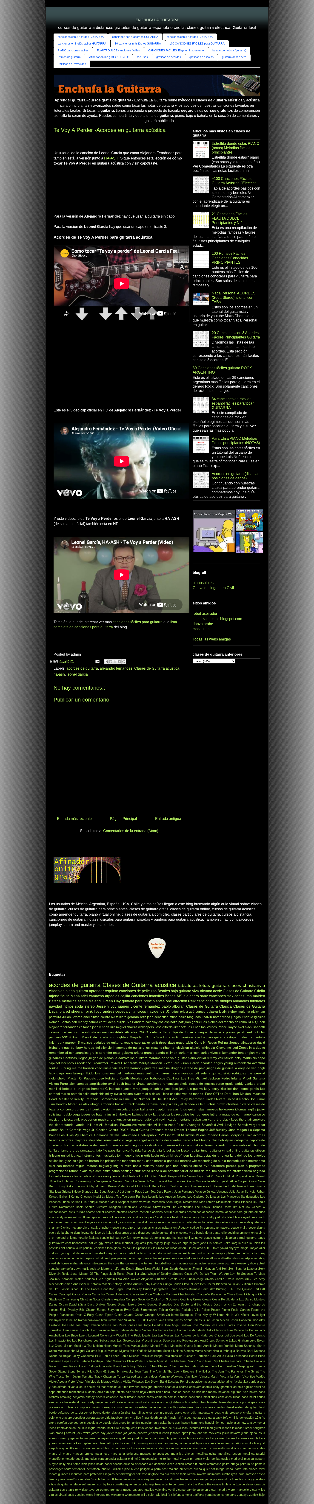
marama (154, 1058)
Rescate (235, 1361)
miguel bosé (186, 1253)
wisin (189, 1042)
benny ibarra (200, 1217)
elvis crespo (230, 1412)
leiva (220, 1443)
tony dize (81, 1489)
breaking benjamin (72, 1397)
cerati (103, 1022)
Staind (62, 1371)
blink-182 (55, 1068)
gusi (177, 1422)
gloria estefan (58, 1422)
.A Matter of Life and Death (115, 1268)
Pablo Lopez (111, 1356)
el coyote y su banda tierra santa (198, 1232)
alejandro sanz (195, 996)
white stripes (93, 1176)
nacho (210, 1253)
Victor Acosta (58, 1381)
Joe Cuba (67, 1325)
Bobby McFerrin (96, 1186)
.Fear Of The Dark (217, 1094)
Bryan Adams (178, 1289)
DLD (251, 1022)
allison (69, 1052)
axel (241, 1027)
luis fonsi (101, 1073)
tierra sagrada (254, 1171)
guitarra (82, 991)
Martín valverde (140, 1202)
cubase (208, 1407)
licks (245, 1443)
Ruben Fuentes (179, 1366)
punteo (137, 1119)
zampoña (67, 1268)
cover (252, 1227)
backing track (125, 1104)
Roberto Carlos (217, 1135)
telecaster (161, 1484)
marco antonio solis (75, 1094)
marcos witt (188, 1161)
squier (129, 1484)
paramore (218, 1166)
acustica (210, 1381)
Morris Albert (203, 1351)
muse (173, 1017)
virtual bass (66, 1494)
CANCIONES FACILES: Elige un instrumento (176, 50)
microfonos (170, 1253)
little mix (74, 1448)
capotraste (257, 1140)
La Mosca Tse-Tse (114, 1196)
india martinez (123, 1243)
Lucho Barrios (71, 1202)
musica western (254, 1458)
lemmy (229, 1443)
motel (175, 1458)
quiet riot (209, 1469)
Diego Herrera (127, 1304)
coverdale (140, 1407)
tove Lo (94, 1489)
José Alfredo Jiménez (170, 1027)
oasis (182, 1017)
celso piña (212, 1222)
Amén (68, 1284)
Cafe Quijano (243, 1289)
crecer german (157, 1407)
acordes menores (139, 1212)
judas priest (179, 1011)
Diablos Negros (106, 1304)
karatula (253, 1438)
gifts (262, 1417)
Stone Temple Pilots (81, 1371)
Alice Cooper (238, 1181)
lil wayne (62, 1448)
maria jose (101, 1453)
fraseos (186, 1417)
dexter (106, 1412)
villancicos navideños (146, 1011)
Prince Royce (227, 1027)
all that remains (107, 1387)
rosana (128, 1094)
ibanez (76, 1155)
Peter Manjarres (115, 1361)
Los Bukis (66, 1135)
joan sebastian (157, 1017)
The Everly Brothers (180, 1371)
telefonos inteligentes (93, 1263)
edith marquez (200, 1412)
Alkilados (160, 1125)
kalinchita (203, 1438)
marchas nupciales (252, 1448)
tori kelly (55, 1176)
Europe (101, 1309)
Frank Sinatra (256, 1186)
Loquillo (153, 1196)
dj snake (169, 1145)
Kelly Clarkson (216, 1330)
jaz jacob (129, 1433)
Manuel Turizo (159, 1345)
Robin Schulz (85, 1207)
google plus (110, 1422)
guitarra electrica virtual (229, 1237)
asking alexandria (129, 1217)
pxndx (241, 1032)
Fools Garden (240, 1309)
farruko (117, 1068)
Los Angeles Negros (172, 1196)
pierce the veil (152, 1258)
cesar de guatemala (252, 1222)
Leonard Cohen (98, 1335)
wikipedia (208, 1047)
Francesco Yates (71, 1315)
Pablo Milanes (130, 1356)
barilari (177, 1392)
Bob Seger (116, 1289)
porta (157, 1469)
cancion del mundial (133, 1222)
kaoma (230, 1438)
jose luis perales (211, 1243)
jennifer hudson (158, 1433)
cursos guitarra (207, 1011)
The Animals (158, 1371)
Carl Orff (259, 1289)
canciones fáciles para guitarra (138, 622)
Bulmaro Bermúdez (202, 1289)
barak (167, 1392)
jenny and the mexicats (205, 1433)
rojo (91, 1171)
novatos (187, 1073)
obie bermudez (74, 1258)
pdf (196, 1073)
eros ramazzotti (84, 1150)
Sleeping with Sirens (251, 1366)
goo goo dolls (77, 1422)
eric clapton (157, 1109)
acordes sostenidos (188, 1212)
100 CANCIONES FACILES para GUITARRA (197, 43)
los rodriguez (199, 1114)
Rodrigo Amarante (99, 1366)
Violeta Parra (58, 1083)
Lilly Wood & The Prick (125, 1335)
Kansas (163, 1330)
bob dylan (225, 1140)
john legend (125, 1155)
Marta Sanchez (245, 1345)
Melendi (95, 1001)
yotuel (261, 1263)
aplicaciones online (104, 1217)
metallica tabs (136, 1253)
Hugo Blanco (82, 1191)
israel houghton (255, 1428)
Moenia (167, 1351)
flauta (64, 996)
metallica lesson (229, 1453)
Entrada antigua (168, 819)
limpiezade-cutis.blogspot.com (217, 619)
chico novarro (72, 1227)
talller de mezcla (192, 1171)
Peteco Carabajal (91, 1361)
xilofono (176, 1494)
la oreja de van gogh (249, 1068)
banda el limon (166, 1052)
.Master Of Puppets (81, 1078)
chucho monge (109, 1227)
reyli (162, 1119)
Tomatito (87, 1376)
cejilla (125, 996)
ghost (86, 1088)
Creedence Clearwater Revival (97, 1063)
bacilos (188, 1140)
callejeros (241, 1140)
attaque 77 (149, 1217)
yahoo (252, 1263)
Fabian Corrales (169, 1309)
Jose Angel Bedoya (177, 1325)
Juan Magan (237, 1130)
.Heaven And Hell (215, 1268)
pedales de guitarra (108, 1042)
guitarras (150, 1068)
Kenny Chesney (81, 1196)
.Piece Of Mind (224, 1176)
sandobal (184, 1258)
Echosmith (240, 1304)
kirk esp (125, 1443)
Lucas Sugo (162, 1340)
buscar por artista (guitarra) (229, 50)
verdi (171, 1489)
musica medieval (231, 1458)
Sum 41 (101, 1371)
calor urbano (128, 1397)
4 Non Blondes (175, 1181)
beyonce (224, 1392)
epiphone (55, 1417)
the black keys (227, 1119)
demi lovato (81, 1232)
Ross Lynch (121, 1366)
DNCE (124, 1130)
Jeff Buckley (218, 1130)
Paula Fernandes (236, 1356)
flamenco (123, 1150)
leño (237, 1443)
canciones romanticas (162, 1083)
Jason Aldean (220, 1320)
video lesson (207, 1263)
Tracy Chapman (105, 1376)
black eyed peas (246, 1217)
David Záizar (77, 1304)
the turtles (145, 1263)
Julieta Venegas (217, 1191)
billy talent (227, 1217)
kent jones (59, 1443)
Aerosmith (145, 1125)
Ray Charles (221, 1361)
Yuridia (80, 1212)
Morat (72, 1104)
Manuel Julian (140, 1345)
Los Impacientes (60, 1340)
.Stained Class (182, 1273)
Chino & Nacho (238, 1099)
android (207, 1387)
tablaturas (188, 985)
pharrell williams (112, 1469)
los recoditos (180, 1114)
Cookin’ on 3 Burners (165, 1299)
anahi (52, 1217)
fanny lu (129, 1417)
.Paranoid (92, 1099)
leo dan (233, 1088)
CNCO (143, 1032)
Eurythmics (115, 1309)
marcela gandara (166, 1161)
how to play (248, 1422)
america (259, 1212)
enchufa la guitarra (252, 1412)
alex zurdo (249, 1381)
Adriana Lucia (94, 1279)
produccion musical (95, 1119)
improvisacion (66, 1428)
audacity (90, 1392)
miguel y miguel (111, 1166)
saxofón (71, 1479)
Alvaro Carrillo (214, 1279)
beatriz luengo (181, 1217)
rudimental (214, 1474)
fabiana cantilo (99, 1237)
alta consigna (144, 1387)
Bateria (55, 1001)
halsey (185, 1422)
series (83, 1001)
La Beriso (251, 1330)
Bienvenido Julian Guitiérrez (234, 1284)
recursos (142, 57)
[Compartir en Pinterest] (123, 661)
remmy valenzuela (220, 1058)
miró (137, 1458)
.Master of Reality (71, 1099)
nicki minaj (258, 1253)
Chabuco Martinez (165, 1294)
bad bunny (202, 1140)
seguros (149, 1479)
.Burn (164, 1268)
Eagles (203, 1130)
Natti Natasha (256, 1351)
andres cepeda (115, 1011)
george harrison (172, 1237)
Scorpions (237, 1135)
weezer (242, 1263)
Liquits (146, 1335)
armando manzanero (70, 1392)
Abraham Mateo (72, 1279)
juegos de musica (211, 1032)
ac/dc (217, 991)
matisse (86, 1042)
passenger (56, 1469)
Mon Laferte (207, 1202)
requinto (111, 991)
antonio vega (123, 1140)
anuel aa (259, 1387)
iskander (237, 1428)
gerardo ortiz (136, 1017)
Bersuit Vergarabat (251, 1125)
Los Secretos (126, 1340)
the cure (113, 1263)
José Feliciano (107, 1078)
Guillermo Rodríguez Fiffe (183, 1315)
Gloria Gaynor (123, 1315)
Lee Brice (71, 1335)
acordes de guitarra (82, 668)
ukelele (195, 1047)
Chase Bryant (236, 1294)
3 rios (160, 1181)
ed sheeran (75, 1011)
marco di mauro (60, 1453)
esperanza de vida (98, 1417)
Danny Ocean (58, 1304)
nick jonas (88, 1464)
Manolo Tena (121, 1345)
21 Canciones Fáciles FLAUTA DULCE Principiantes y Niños (229, 218)
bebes (187, 1392)
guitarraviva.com (60, 1243)
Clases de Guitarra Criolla (244, 991)
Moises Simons (183, 1351)
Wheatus (138, 1381)
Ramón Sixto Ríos (199, 1361)
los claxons (154, 1047)
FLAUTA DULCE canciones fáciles (118, 50)
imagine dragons (170, 1068)
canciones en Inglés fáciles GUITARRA (82, 43)
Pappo (158, 1356)
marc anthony (147, 1073)
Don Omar (257, 1099)
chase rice (155, 1402)
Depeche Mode (161, 1130)
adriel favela (234, 1381)
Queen (260, 1022)
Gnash (139, 1315)
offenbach (141, 1464)
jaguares (140, 1243)
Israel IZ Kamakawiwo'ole (83, 1320)
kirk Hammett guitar (106, 1443)
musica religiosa (61, 1119)
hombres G (99, 1088)
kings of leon (179, 1155)
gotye (199, 1237)
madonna (129, 1161)
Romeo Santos (60, 1022)
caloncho (112, 1397)
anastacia (171, 1387)
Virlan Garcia (190, 1063)
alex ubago (91, 1104)
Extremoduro (148, 1309)
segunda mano (133, 1479)
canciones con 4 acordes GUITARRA (135, 37)
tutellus (149, 1489)
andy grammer (222, 1387)
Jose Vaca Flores (223, 1325)
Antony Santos (122, 1284)
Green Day (112, 1001)
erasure (67, 1417)
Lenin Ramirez (137, 1196)
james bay (98, 1433)
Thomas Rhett (221, 1207)
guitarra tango (255, 1237)
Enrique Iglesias (253, 1017)
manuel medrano (123, 1073)
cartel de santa (195, 1222)
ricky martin (243, 1058)
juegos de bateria (93, 1114)
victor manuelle (238, 1489)
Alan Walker (131, 1279)
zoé (191, 1011)
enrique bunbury (71, 1047)
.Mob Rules (117, 1273)
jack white (83, 1433)
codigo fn (196, 1227)
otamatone (214, 1464)
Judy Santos (142, 1330)
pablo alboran (173, 1006)
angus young (223, 1063)
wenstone (117, 1494)
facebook (117, 1417)
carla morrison (189, 1052)
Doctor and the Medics (196, 1304)
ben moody (209, 1392)
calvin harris (145, 1397)
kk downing (140, 1443)
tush (174, 1263)
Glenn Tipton (104, 1315)
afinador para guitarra (239, 1212)
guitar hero (167, 1422)
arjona (54, 996)
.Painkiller (132, 1273)
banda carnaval (147, 1104)
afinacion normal (213, 1212)
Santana (259, 1078)
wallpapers (146, 1027)
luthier (215, 1248)
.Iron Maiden (241, 1094)
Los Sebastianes (105, 1340)
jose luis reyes (99, 1438)
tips (62, 1489)
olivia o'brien (175, 1464)
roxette (201, 1474)
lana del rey (238, 1155)
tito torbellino (162, 1263)
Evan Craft (131, 1309)
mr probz (196, 1458)
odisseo (128, 1464)
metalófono (56, 1458)
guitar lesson (181, 1150)
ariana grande (144, 1052)
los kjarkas (138, 1448)
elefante (155, 1032)
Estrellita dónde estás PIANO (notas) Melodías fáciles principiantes (235, 148)
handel (209, 1422)
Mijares (124, 1351)
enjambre (64, 1150)
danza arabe (203, 624)
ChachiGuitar (186, 1294)
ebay (186, 1412)
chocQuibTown (173, 1402)
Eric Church (87, 1309)
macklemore (189, 1448)
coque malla (239, 1227)
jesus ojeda (249, 1433)
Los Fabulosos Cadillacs (161, 1078)
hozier (93, 1243)
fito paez (109, 1150)
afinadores (248, 1042)
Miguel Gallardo (86, 1351)
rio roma (241, 1022)
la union (254, 1243)
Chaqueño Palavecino (211, 1294)
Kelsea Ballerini (59, 1196)
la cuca (243, 1243)
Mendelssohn (66, 1351)
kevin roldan (160, 1155)
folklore (121, 1017)
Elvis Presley (69, 1309)
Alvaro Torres (235, 1279)
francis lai (174, 1417)
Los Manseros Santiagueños (240, 1196)
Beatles (163, 991)
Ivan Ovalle (109, 1320)
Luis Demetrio (218, 1340)
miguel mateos (87, 1166)
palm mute (247, 1464)
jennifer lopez (179, 1433)
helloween (226, 1109)
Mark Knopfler (119, 1202)
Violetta (117, 1381)
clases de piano (62, 991)
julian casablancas (183, 1438)
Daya (90, 1304)
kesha (71, 1443)
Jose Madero (201, 1325)
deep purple (117, 1022)
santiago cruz (131, 1171)
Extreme (216, 1186)
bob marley (79, 1022)
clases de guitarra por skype (236, 1402)
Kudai (97, 1196)
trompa (104, 1489)
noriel (108, 1464)
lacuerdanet (187, 1443)
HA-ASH (111, 158)
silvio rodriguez (234, 1073)
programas (257, 1166)
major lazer (257, 1248)
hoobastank (80, 1243)
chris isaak (90, 1227)
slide (163, 1171)
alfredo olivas (66, 1387)
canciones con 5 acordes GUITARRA (190, 37)
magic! (244, 1248)
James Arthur (183, 1320)
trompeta (116, 1489)
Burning (221, 1289)
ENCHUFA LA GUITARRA (157, 20)
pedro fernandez (75, 1469)
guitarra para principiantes (143, 1001)
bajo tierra (132, 1392)
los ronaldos (161, 1248)
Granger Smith (155, 1315)
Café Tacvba (99, 1037)
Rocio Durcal (77, 1366)
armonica (107, 1104)
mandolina (232, 1448)
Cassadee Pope (141, 1294)
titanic (70, 1489)
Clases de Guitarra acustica (156, 668)
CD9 (230, 1289)
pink (77, 1119)
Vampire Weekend (171, 1376)
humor (261, 1422)
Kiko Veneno (235, 1330)
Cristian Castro (107, 1130)
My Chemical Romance (91, 1135)
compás (94, 1407)
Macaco (104, 1202)
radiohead (150, 1119)
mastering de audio (212, 1161)
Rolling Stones (228, 1042)
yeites (221, 1494)
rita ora (164, 1474)
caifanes (85, 1027)
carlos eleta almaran (73, 1402)
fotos (183, 1109)
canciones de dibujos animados (223, 1001)
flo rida (136, 1150)
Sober (53, 1371)
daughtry (251, 1407)
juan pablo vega (68, 1114)
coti (160, 1022)
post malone (170, 1469)
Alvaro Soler (256, 1181)
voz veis (230, 1263)
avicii (111, 1083)
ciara (123, 1227)
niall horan (73, 1464)
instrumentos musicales (99, 1155)
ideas (52, 1428)
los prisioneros (110, 1161)
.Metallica (111, 1125)
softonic (173, 1171)
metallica (69, 1001)
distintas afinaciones (139, 1412)
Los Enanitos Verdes (202, 1027)
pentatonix (93, 1469)
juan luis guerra (191, 1088)
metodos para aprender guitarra (106, 1458)
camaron (161, 1397)
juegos (82, 1058)
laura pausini (84, 1248)
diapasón (118, 1412)
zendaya (242, 1494)
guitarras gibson (253, 1150)
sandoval (197, 1258)
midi (131, 1458)
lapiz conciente (206, 1443)
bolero (253, 1392)
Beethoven (197, 1099)
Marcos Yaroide (223, 1345)
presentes (186, 1469)
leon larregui (75, 1073)
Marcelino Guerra (181, 1345)
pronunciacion (121, 1119)
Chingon (251, 1294)
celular (121, 1402)
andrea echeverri (190, 1387)
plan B (243, 1166)
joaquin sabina (152, 1088)
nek (238, 1253)
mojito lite (164, 1458)
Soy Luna (163, 1037)
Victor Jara (171, 1063)
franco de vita (152, 1150)
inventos (194, 1428)
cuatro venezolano (189, 1407)
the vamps (214, 1484)
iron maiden (255, 996)
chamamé (55, 1227)
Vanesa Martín (209, 1376)
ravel (262, 1469)
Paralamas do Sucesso (179, 1356)
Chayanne (223, 1047)
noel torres (56, 1258)
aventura (258, 1063)
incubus (82, 1428)
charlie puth (57, 1145)
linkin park (56, 1042)
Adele (119, 1032)
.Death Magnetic (180, 1268)
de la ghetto (65, 1232)
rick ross (141, 1474)
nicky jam (258, 1011)
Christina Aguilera (113, 1299)
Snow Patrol (161, 1207)
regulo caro (132, 1042)
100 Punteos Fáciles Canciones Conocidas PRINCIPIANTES (230, 258)
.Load (73, 1273)
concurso (67, 1109)
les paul (127, 1248)
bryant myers (86, 1222)
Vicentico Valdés (254, 1376)
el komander (228, 1052)
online (197, 1166)
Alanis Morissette (198, 1181)
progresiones (58, 1171)
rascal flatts (233, 1469)
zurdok (253, 1494)
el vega (216, 1412)
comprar (82, 1407)
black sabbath (255, 1027)
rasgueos (194, 1017)
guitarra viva (189, 991)
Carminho (98, 1294)
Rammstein (66, 1207)
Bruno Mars (80, 1037)
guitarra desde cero (234, 57)
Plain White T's (137, 1361)
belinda (196, 1392)
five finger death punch (151, 1417)
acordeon (197, 1381)
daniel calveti (120, 1145)
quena (198, 1469)
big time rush (239, 1392)
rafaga (220, 1469)
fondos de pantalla (251, 1037)
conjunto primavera (216, 1227)
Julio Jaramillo (238, 1191)
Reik (192, 1001)
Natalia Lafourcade (123, 1135)
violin (220, 1263)
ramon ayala (78, 1171)
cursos (80, 1109)
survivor (139, 1484)
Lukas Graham (239, 1340)
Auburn (138, 1284)
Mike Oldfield (138, 1351)
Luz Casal (55, 1345)
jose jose (171, 1088)
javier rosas (114, 1433)
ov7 (206, 1166)
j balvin (207, 1017)
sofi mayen (89, 1484)
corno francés (123, 1407)
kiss (223, 1088)
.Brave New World (147, 1268)
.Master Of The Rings (93, 1273)
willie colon (148, 1494)
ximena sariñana (193, 1494)
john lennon (100, 1027)
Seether (231, 1366)
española (79, 1417)
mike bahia (133, 1166)
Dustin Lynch (222, 1304)
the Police (199, 1484)
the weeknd (256, 1073)
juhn (167, 1438)
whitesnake (132, 1494)
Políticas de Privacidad (72, 64)
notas (217, 1017)
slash (236, 1258)
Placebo (246, 1202)
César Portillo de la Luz (228, 1299)
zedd (93, 1268)
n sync (53, 1464)
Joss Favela (165, 1191)
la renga (223, 1155)
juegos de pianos (101, 1058)
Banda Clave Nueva (186, 1284)
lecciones (100, 1248)
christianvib (254, 985)
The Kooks (202, 1207)
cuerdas (219, 1407)
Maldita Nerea (102, 1345)
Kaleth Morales (131, 1078)
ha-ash (59, 674)
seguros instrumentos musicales (177, 1479)
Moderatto (155, 1351)
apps (52, 1392)
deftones (63, 1412)
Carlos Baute (58, 1130)
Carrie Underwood (117, 1294)
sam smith (103, 1171)
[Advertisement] (77, 192)
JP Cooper (150, 1320)
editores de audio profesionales (224, 1145)
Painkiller (147, 1356)
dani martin (101, 1145)
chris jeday (190, 1402)
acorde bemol (95, 1212)
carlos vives (209, 1052)
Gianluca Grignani (61, 1191)
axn (106, 1392)
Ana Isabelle (81, 1284)
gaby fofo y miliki (227, 1417)
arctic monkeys (182, 1037)
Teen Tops (141, 1371)
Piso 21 (170, 1135)
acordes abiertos (116, 1212)
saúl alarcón (86, 1479)
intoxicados (145, 1428)
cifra (202, 1402)
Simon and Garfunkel (137, 1207)
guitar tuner (200, 1150)
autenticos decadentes (164, 1140)
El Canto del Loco (178, 1186)
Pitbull (247, 1078)
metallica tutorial (254, 1453)
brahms (54, 1397)
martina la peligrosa (124, 1453)
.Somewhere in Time (115, 1099)
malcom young (59, 1253)
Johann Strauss (100, 1325)
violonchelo (57, 1078)
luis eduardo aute (198, 1248)
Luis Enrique (89, 1202)
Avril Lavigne (226, 1125)
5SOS (66, 1037)
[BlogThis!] (110, 661)
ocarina (118, 1464)
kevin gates (84, 1443)
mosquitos (201, 629)
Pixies (236, 1202)
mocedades (149, 1458)
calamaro (56, 1032)
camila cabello (177, 1397)
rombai (191, 1474)
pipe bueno (131, 1469)
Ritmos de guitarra (69, 57)
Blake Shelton (75, 1186)
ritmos (69, 1006)
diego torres (139, 1145)
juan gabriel (193, 1022)
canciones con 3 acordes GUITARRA (81, 37)
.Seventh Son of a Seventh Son (134, 1181)
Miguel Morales (108, 1351)
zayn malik (81, 1268)
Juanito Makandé (122, 1330)
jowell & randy (141, 1438)
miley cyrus (113, 1094)
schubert (100, 1479)
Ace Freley (180, 1099)
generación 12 (249, 1417)
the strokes (235, 1171)
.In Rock (63, 1273)
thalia (188, 1484)
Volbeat (256, 1207)
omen (202, 1464)
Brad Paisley (133, 1289)
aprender (96, 991)
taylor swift (150, 1042)
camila (93, 1022)
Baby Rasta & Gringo (157, 1284)
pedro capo (135, 1258)
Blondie (64, 1289)
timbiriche (228, 1484)
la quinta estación (203, 1155)
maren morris (170, 1073)
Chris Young (71, 1299)
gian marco (256, 1052)
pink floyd (94, 1011)
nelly (62, 1464)
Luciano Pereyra (182, 1340)
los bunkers (138, 1058)
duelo (155, 1232)
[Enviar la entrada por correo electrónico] (97, 661)
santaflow (210, 1258)
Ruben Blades (157, 1366)
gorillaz (189, 1237)
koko (227, 1243)
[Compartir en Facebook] (119, 661)
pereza (231, 1166)
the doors (56, 1125)
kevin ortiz (142, 1155)
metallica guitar (206, 1453)
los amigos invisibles (95, 1448)
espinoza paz (174, 1022)
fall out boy (118, 1237)
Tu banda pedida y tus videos (137, 1376)
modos (200, 1253)
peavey (122, 1258)
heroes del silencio (97, 1047)
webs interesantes (98, 1494)
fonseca (190, 1032)
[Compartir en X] (115, 661)
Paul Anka (217, 1356)
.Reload (260, 1176)
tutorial (69, 1125)
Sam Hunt (217, 1366)
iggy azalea (105, 1243)
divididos (155, 1145)
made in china (208, 1448)
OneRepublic (147, 1135)
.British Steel (157, 1176)
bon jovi (165, 1104)
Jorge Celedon (153, 1325)
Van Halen (191, 1376)
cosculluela (103, 1068)
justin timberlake (119, 1114)
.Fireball (197, 1268)
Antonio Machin (101, 1284)
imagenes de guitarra (128, 1047)
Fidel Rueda (238, 1186)
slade (77, 1484)
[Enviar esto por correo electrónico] (106, 661)
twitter (78, 1176)
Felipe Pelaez (211, 1309)
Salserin (204, 1366)
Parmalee (203, 1356)
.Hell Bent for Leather (242, 1268)
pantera (260, 1464)
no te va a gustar (174, 1058)
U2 (168, 1011)
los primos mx (142, 1248)
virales (53, 1494)
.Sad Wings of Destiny (155, 1273)
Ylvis (71, 1212)
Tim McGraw (241, 1207)
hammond (197, 1422)
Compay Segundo (138, 1299)
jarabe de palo (194, 1068)
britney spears (95, 1397)
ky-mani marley (168, 1443)
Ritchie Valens (195, 1135)
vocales (80, 1494)
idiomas (240, 1109)
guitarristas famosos (203, 1109)
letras (204, 985)
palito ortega (230, 1464)
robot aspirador (205, 613)
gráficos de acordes (168, 57)
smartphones (249, 1258)
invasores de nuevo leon (171, 1428)
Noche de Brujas (60, 1356)
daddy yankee (244, 1083)
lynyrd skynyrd (229, 1248)
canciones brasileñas (202, 1397)
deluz (74, 1412)
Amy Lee (251, 1279)
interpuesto (129, 1428)
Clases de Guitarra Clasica (209, 1006)
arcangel (140, 1140)
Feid (225, 1186)
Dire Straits (129, 1063)
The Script (252, 1371)
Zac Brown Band (156, 1381)
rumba (226, 1474)
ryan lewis (238, 1474)
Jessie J (113, 1191)
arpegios (112, 996)
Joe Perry (82, 1325)
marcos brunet (83, 1453)
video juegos (231, 1017)
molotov (148, 1166)
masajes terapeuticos (154, 1453)
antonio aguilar (243, 1387)
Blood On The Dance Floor (89, 1289)
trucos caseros (133, 1489)
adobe (221, 1381)
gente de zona (151, 1237)
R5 (255, 1202)
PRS (98, 1356)
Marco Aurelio (203, 1345)
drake (178, 1412)
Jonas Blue (134, 1325)
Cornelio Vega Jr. (82, 1130)
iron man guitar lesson (216, 1428)
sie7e (155, 1171)
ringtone (153, 1474)
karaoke (241, 1438)
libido (90, 1073)
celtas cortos (229, 1222)
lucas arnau (178, 1248)
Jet (122, 1191)
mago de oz (231, 1114)
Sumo (111, 1371)
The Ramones (234, 1371)
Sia (80, 1104)
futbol (167, 1150)
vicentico (67, 1063)
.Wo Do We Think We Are (210, 1273)
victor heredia (218, 1489)
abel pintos (91, 1017)
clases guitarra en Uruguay (170, 1227)
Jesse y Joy (106, 1006)
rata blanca (250, 1469)
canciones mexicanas (227, 996)
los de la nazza (120, 1448)
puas (174, 1258)
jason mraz (132, 1088)
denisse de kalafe (102, 1232)
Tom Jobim (73, 1376)
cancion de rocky (107, 1222)
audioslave (164, 1217)
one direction (176, 1001)
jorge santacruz (78, 1438)
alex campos (78, 1083)
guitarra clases (226, 985)
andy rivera (64, 1217)
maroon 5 (72, 1042)
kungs (153, 1443)
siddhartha (224, 1258)
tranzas (67, 1176)
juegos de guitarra (219, 1068)
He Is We (232, 1315)
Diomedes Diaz (169, 1304)
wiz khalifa (163, 1494)
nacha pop (164, 1166)
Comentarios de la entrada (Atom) (130, 831)
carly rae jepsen (98, 1402)
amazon (159, 1387)
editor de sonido (188, 1145)
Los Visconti (144, 1340)
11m (232, 1273)
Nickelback (223, 1202)
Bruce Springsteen (155, 1289)
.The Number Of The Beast (151, 1099)
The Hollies (203, 1371)
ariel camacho (92, 996)
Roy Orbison (138, 1366)
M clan (67, 1345)
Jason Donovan (240, 1320)
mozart (184, 1458)
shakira (132, 1027)
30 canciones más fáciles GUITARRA (138, 43)
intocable (115, 1088)
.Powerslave (128, 1125)
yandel (80, 1125)
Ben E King (57, 1186)
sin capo (259, 1058)
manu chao (145, 1161)
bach (120, 1083)
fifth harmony (133, 1068)
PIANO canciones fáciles (73, 50)
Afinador (131, 1032)
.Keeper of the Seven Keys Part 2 (190, 1176)
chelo (184, 1083)
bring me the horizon (78, 1068)
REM (180, 1135)
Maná (75, 996)
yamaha (210, 1494)
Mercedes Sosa (162, 1202)
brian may (70, 1222)
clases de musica (202, 1083)
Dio (162, 1186)
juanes (123, 1006)
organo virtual (94, 1258)
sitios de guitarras (61, 1484)
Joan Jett (149, 1191)
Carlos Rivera (216, 1099)
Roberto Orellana (254, 1361)
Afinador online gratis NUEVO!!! (108, 57)
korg (234, 1243)
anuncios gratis (86, 1052)
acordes (206, 1063)
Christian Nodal (90, 1299)
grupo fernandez (129, 1422)
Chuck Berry (150, 1186)
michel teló (154, 1253)
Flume (226, 1309)
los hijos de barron (85, 1161)
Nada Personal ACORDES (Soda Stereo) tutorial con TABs (234, 297)
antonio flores (82, 1217)
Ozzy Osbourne (83, 1356)
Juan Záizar (70, 1330)
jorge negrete (190, 1243)
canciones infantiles (147, 996)
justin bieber (228, 1011)
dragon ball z (138, 1109)
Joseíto (241, 1325)
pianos (231, 1032)
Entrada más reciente (74, 819)
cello (113, 1402)
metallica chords (182, 1453)
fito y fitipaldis (173, 1032)
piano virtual (197, 1058)
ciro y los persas (139, 1227)
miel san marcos (61, 1166)
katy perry (211, 1088)
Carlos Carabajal (60, 1294)
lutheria (215, 1114)
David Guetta (139, 1130)
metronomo (256, 1161)
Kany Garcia (177, 1330)
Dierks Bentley (147, 1304)
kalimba (137, 1114)
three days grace (171, 1042)
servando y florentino (230, 1479)
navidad (55, 1006)
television (182, 1047)
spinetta (118, 1484)
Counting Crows (190, 1299)
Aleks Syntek (220, 1181)
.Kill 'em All (94, 1125)
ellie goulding (230, 1232)
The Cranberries (182, 1207)
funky (136, 1237)
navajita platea (224, 1253)
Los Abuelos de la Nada (191, 1335)
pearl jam (110, 1258)
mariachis (97, 1094)
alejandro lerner (100, 1140)
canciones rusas (229, 1397)
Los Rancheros (82, 1340)
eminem (245, 1232)
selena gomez (211, 1073)
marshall (99, 1253)
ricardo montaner (179, 1119)
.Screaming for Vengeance (93, 1181)
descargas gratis (126, 1232)
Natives (241, 1351)
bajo (174, 991)
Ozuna (150, 1037)
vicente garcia (188, 1263)
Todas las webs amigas (212, 639)
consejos (107, 1407)
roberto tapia (178, 1474)
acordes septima (163, 1212)
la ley (148, 1114)
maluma (244, 1011)
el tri (77, 1088)
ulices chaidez (171, 1094)
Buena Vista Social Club (124, 1186)
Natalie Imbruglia (224, 1351)
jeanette (142, 1433)
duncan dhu (167, 1232)
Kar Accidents (196, 1330)
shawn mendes (102, 1032)
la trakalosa (161, 1114)
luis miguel (118, 1027)
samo (116, 1171)
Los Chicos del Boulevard (225, 1335)
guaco (208, 1237)
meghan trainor (116, 1253)
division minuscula (114, 1109)
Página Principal (123, 819)
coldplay (151, 1022)
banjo (159, 1392)
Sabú (194, 1366)
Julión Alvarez (72, 1017)
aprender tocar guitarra (116, 1052)
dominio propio (163, 1412)
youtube (54, 1268)
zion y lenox (111, 1176)
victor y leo (257, 1489)
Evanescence (200, 1186)
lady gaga (56, 1073)
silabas (260, 1479)
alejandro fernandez (116, 668)
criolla (172, 1407)
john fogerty (155, 1243)
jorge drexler (172, 1243)
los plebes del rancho (218, 1022)
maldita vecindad (81, 1253)
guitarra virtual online (225, 1150)
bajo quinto (117, 1392)
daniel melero (235, 1407)
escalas (173, 1109)
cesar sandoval (137, 1402)
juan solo (158, 1438)
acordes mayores (74, 1140)
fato (99, 1150)
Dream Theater (185, 1130)
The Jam (218, 1371)
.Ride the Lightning (61, 1181)
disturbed (144, 1232)
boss (262, 1392)
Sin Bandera (136, 1022)
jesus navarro (231, 1433)
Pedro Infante (231, 1078)
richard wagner (125, 1474)
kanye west (218, 1438)
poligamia (146, 1469)
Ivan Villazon (126, 1320)
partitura (55, 1017)
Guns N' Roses (205, 1042)
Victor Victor (76, 1381)
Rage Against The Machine (167, 1361)
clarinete (211, 1402)
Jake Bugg (99, 1191)
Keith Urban (257, 1191)
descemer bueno (90, 1412)
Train (248, 1135)
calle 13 (202, 1104)
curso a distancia (79, 1145)
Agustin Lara (113, 1279)
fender (243, 1052)
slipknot (54, 1063)
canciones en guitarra (162, 1222)
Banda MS (173, 996)
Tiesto (60, 1376)
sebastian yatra (204, 1119)
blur (214, 1140)
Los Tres (187, 1078)
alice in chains (86, 1387)
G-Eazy (89, 1315)
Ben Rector (207, 1284)
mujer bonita (211, 1458)
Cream (206, 1299)
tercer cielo (176, 1484)
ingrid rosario (97, 1428)
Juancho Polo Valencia (94, 1330)
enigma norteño (77, 1237)
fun (129, 1237)
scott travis (114, 1479)
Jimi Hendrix (58, 1104)
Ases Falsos (177, 1125)
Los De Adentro (254, 1335)
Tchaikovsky (125, 1371)
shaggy (250, 1479)
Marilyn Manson (150, 1063)
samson (250, 1474)
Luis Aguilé (201, 1340)
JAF (138, 1320)
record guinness (59, 1474)
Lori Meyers (166, 1335)
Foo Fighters (119, 1037)
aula (100, 1392)
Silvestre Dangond (108, 1207)
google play (94, 1422)
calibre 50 (107, 1017)
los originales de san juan (163, 1448)
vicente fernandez (145, 1006)
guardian (146, 1422)
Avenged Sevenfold (201, 1125)
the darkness (129, 1263)
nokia (99, 1464)
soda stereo (85, 1006)
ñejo (262, 1494)
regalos (110, 1474)
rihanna (168, 1047)
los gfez (65, 1161)
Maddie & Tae (83, 1345)
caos (180, 1222)
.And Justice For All (134, 1176)
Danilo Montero (255, 1299)
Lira (154, 1335)
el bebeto (65, 1088)
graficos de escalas (201, 57)
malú (221, 1448)
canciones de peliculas (138, 991)
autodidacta (242, 1063)
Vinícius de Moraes (98, 1381)
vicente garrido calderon (192, 1489)
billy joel (214, 1217)
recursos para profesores (87, 1474)
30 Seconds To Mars (251, 1273)
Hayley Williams (213, 1315)
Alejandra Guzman (153, 1279)
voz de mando (192, 1094)
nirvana (206, 991)
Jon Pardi (119, 1325)
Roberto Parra (58, 1366)
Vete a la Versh (230, 1376)
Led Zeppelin (242, 1047)
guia (156, 1422)
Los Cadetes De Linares (203, 1196)
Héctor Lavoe (249, 1315)
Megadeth (137, 1037)
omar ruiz (191, 1464)
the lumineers (216, 1171)
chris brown (217, 1104)
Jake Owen (165, 1320)
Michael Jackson (207, 1078)
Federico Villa (191, 1309)
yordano (231, 1494)
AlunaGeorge (195, 1279)
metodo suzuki (74, 1458)
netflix (246, 1253)
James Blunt (201, 1320)
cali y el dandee (183, 1104)
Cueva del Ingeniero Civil (213, 588)
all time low (126, 1387)
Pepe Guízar (70, 1361)
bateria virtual (135, 1083)
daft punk (93, 1109)
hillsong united (59, 1155)
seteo (146, 1171)
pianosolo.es (203, 583)
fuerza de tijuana (203, 1417)
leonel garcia (77, 674)
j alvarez (70, 1433)
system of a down (147, 1094)
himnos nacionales (227, 1422)
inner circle (114, 1428)
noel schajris (182, 1166)
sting (262, 1258)
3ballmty (54, 1279)
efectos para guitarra (210, 1037)
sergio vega (207, 1479)
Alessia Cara (176, 1279)
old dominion (157, 1464)
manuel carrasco (253, 1114)
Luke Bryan (257, 1340)
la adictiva (122, 1058)
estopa (232, 1037)
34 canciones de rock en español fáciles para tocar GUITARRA (233, 403)
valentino (161, 1489)
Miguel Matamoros (186, 1202)
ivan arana (56, 1433)
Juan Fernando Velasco (190, 1191)
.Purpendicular (244, 1176)
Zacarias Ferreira (179, 1381)
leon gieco (114, 1248)
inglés (252, 1109)
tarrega (149, 1484)
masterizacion (237, 1161)
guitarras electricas (63, 1058)
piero (166, 1258)
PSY (161, 1135)
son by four (104, 1484)
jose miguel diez (120, 1438)
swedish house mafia (63, 1263)
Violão (127, 1381)
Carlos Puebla (81, 1294)
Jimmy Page (133, 1191)
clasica (71, 1407)
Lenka (83, 1335)
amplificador (98, 1083)
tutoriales (257, 1001)
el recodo (71, 1032)
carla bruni (249, 1397)
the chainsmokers (252, 1119)
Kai (154, 1330)
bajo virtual (147, 1392)
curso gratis (224, 1083)
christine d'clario (238, 1104)
